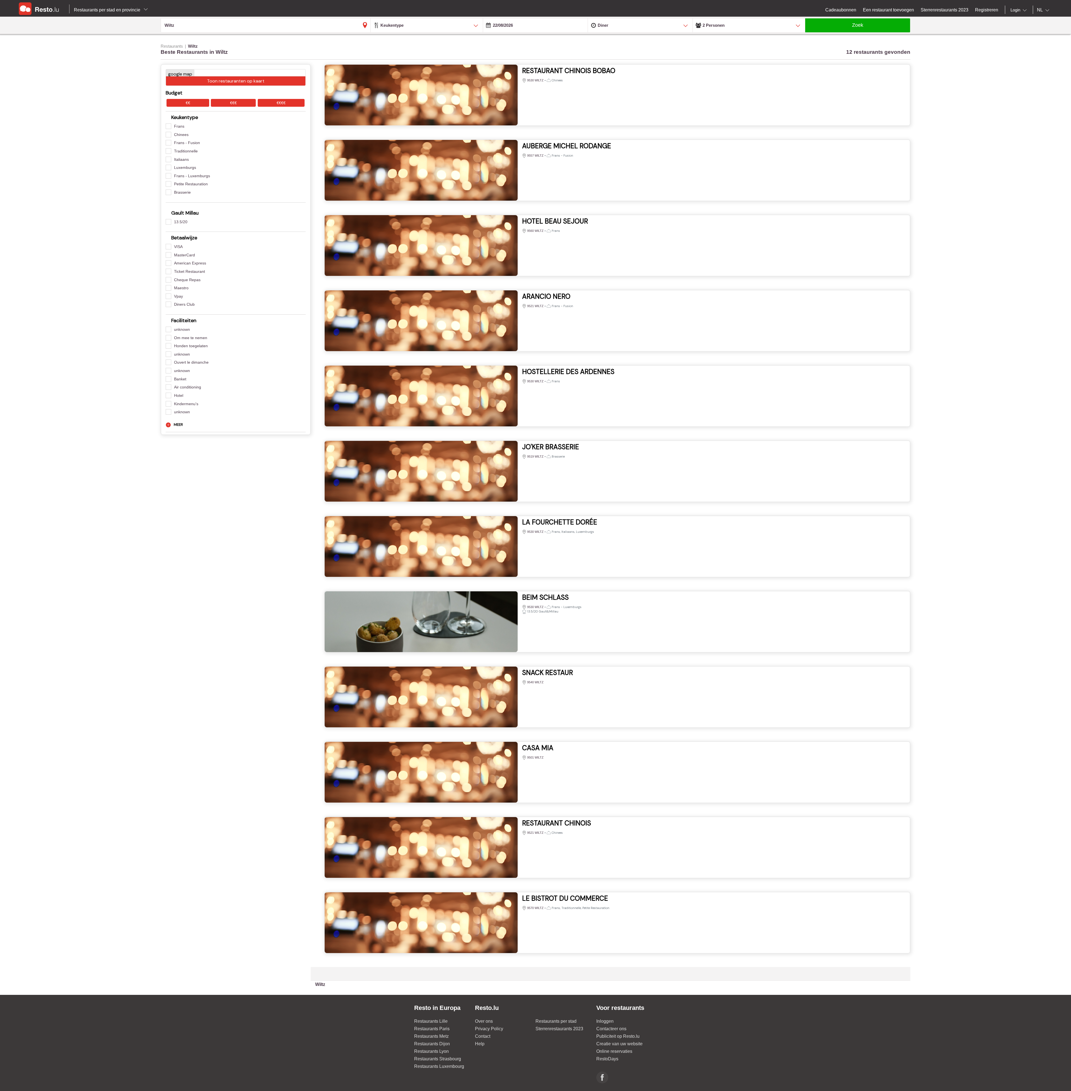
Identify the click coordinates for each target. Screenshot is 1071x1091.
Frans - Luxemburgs (192, 176)
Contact (482, 1036)
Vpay (178, 296)
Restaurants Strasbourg (437, 1058)
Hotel (178, 395)
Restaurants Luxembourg (439, 1066)
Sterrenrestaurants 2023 (559, 1028)
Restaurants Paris (432, 1028)
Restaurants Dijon (432, 1043)
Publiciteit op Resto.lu (618, 1036)
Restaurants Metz (431, 1036)
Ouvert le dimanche (191, 362)
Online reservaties (614, 1051)
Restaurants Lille (431, 1021)
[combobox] (1020, 10)
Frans (179, 126)
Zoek (857, 25)
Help (479, 1043)
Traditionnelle (186, 151)
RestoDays (607, 1058)
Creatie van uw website (619, 1043)
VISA (178, 246)
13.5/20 (180, 222)
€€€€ (281, 103)
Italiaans (181, 159)
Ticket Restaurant (189, 271)
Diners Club (184, 304)
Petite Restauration (191, 184)
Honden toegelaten (191, 346)
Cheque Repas (187, 280)
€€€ (233, 103)
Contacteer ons (611, 1028)
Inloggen (605, 1021)
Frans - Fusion (187, 142)
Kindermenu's (186, 404)
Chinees (181, 134)
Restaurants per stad (556, 1021)
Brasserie (182, 192)
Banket (180, 379)
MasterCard (184, 255)
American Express (190, 263)
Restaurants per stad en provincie (107, 10)
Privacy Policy (489, 1028)
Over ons (484, 1021)
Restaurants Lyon (431, 1051)
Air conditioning (187, 387)
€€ (188, 103)
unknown (182, 329)
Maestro (181, 288)
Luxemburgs (185, 167)
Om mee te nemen (190, 338)
